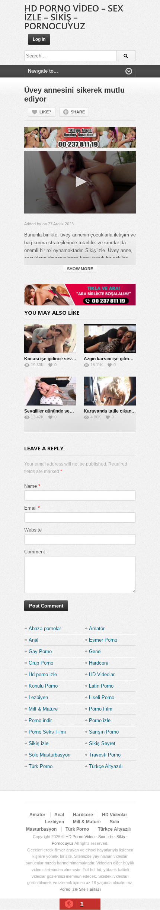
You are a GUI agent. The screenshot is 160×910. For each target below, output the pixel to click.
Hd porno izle (43, 674)
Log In (39, 39)
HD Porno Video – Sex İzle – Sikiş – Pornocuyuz (73, 17)
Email (30, 508)
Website (33, 530)
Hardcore (98, 663)
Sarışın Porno (104, 732)
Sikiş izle (38, 743)
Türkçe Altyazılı (106, 766)
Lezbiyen (38, 697)
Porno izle (100, 720)
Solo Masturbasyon (49, 755)
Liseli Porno (101, 697)
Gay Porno (40, 651)
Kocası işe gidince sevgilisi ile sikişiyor (65, 358)
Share (78, 112)
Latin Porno (101, 686)
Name (30, 486)
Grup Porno (41, 663)
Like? (45, 112)
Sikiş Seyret (102, 743)
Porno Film (100, 709)
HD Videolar (102, 674)
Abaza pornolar (45, 628)
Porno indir (40, 720)
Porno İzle (69, 889)
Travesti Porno (105, 755)
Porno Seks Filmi (47, 732)
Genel (95, 651)
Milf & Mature (43, 709)
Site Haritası (90, 889)
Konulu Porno (43, 686)
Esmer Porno (103, 640)
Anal (33, 640)
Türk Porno (40, 766)
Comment (34, 552)
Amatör (97, 628)
